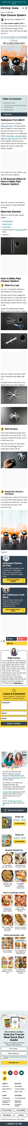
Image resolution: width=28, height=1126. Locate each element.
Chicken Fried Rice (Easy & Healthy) (7, 884)
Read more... (18, 683)
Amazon (16, 820)
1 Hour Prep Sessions (6, 1101)
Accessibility (20, 1110)
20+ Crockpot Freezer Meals (7, 951)
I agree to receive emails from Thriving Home (15, 1057)
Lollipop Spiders (21, 136)
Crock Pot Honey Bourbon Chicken (20, 928)
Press (4, 1091)
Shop (4, 1095)
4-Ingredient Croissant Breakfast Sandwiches (20, 885)
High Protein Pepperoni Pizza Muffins (20, 909)
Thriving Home (10, 8)
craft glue (19, 230)
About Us (5, 1086)
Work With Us (7, 1089)
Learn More (19, 823)
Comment (6, 702)
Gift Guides (6, 1104)
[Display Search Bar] (22, 8)
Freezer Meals (19, 1089)
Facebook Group (18, 1105)
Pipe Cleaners (7, 221)
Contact (21, 1115)
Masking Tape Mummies (10, 138)
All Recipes (18, 1086)
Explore (18, 1095)
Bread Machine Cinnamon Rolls (20, 866)
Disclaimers (7, 1115)
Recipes (18, 1083)
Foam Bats (10, 136)
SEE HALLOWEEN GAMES (13, 580)
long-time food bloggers (11, 778)
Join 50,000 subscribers (11, 792)
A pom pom (6, 227)
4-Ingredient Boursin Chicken (7, 866)
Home (3, 12)
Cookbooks (6, 1098)
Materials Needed (8, 109)
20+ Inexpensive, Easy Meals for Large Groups (20, 952)
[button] (25, 8)
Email (4, 718)
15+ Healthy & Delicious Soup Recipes (20, 971)
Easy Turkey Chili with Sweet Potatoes (7, 928)
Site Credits (20, 1119)
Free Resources (20, 1098)
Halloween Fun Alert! (9, 103)
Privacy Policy (7, 1110)
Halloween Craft (7, 126)
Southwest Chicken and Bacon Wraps (7, 909)
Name (4, 713)
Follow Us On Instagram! (16, 810)
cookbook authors (13, 774)
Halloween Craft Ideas (13, 610)
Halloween (10, 12)
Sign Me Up (13, 1062)
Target (23, 820)
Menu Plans (19, 1091)
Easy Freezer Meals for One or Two (7, 971)
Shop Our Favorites (18, 1101)
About (5, 1083)
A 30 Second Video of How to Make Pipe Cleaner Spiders (15, 106)
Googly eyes (7, 224)
